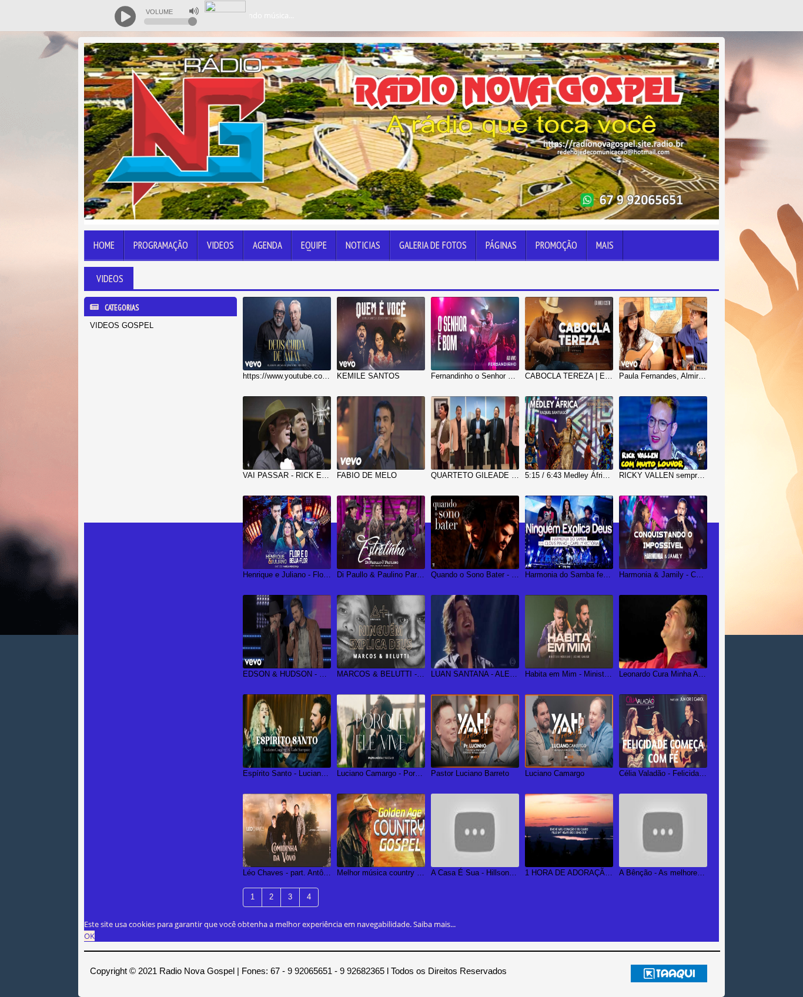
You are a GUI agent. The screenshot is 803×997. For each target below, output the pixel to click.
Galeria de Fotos (433, 245)
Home (104, 245)
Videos (220, 245)
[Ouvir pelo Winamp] (690, 15)
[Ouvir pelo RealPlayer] (666, 15)
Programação (160, 245)
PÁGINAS (501, 245)
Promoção (556, 245)
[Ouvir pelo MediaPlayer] (643, 15)
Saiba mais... (434, 924)
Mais (605, 245)
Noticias (363, 245)
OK (89, 936)
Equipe (314, 245)
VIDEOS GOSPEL (121, 325)
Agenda (267, 245)
